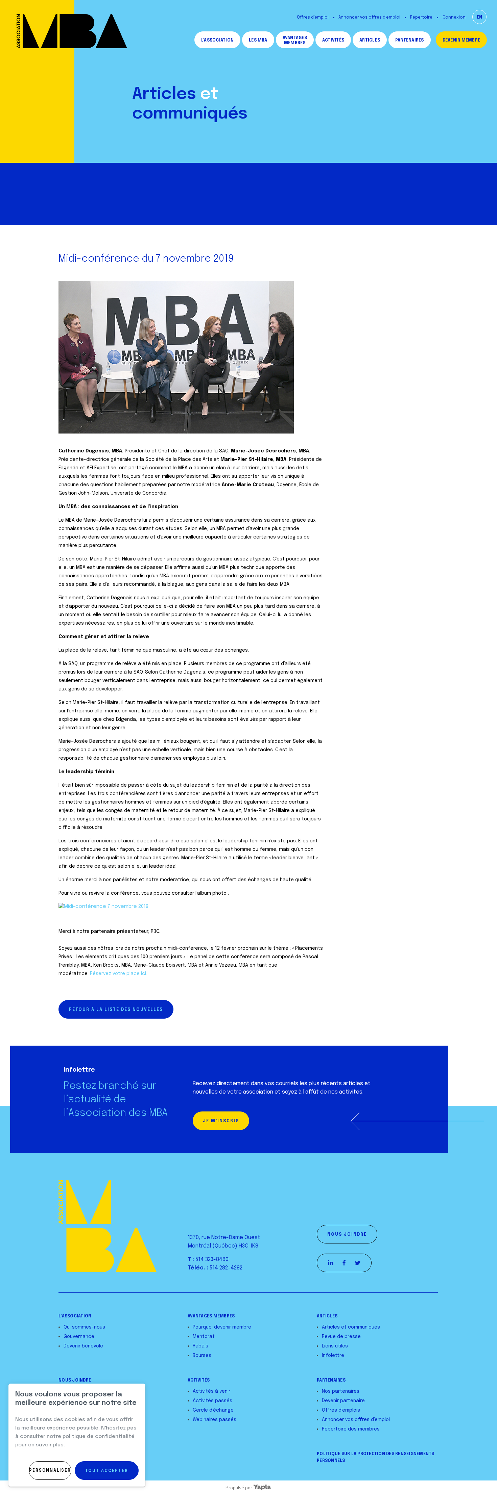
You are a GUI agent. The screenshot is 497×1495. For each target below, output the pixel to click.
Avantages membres (295, 40)
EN (479, 18)
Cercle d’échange (213, 1410)
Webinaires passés (214, 1419)
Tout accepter (106, 1471)
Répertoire (421, 18)
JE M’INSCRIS (221, 1121)
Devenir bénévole (83, 1346)
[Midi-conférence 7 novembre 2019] (103, 906)
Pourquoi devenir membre (222, 1327)
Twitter (357, 1262)
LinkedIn (330, 1262)
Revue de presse (341, 1336)
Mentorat (204, 1336)
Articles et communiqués (351, 1327)
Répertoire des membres (351, 1429)
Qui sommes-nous (84, 1327)
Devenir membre (461, 40)
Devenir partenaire (343, 1400)
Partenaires (409, 40)
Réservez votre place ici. (118, 973)
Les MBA (258, 40)
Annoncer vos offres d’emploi (369, 18)
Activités (333, 40)
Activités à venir (211, 1391)
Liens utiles (335, 1346)
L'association (217, 40)
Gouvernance (79, 1336)
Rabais (200, 1346)
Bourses (202, 1355)
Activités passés (212, 1400)
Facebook (344, 1262)
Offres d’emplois (341, 1410)
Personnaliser (50, 1471)
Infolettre (333, 1355)
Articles (369, 40)
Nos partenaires (340, 1391)
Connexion (454, 18)
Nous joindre (347, 1235)
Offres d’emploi (313, 18)
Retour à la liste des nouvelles (116, 1010)
